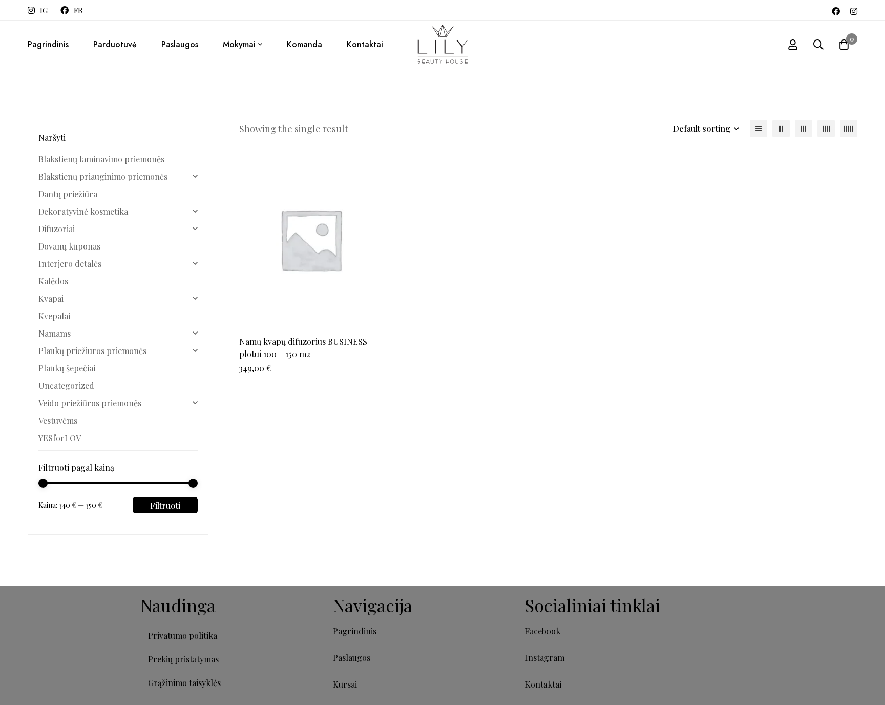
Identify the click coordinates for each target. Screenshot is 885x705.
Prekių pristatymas (183, 659)
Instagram (544, 657)
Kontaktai (543, 684)
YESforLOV (59, 437)
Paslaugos (351, 657)
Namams (54, 333)
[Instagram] (853, 10)
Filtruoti (165, 505)
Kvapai (51, 298)
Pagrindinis (354, 631)
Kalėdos (53, 281)
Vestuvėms (57, 420)
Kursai (345, 684)
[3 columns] (803, 128)
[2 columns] (781, 128)
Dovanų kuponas (69, 246)
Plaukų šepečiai (66, 368)
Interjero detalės (69, 263)
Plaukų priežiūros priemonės (92, 350)
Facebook (542, 631)
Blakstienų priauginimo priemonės (102, 176)
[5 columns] (848, 128)
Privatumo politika (182, 635)
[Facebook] (836, 10)
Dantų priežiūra (67, 194)
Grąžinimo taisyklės (184, 682)
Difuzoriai (56, 228)
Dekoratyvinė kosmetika (83, 211)
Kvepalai (54, 315)
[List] (758, 128)
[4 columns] (826, 128)
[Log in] (793, 44)
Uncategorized (66, 385)
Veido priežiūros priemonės (89, 403)
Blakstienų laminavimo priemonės (101, 159)
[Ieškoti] (818, 44)
